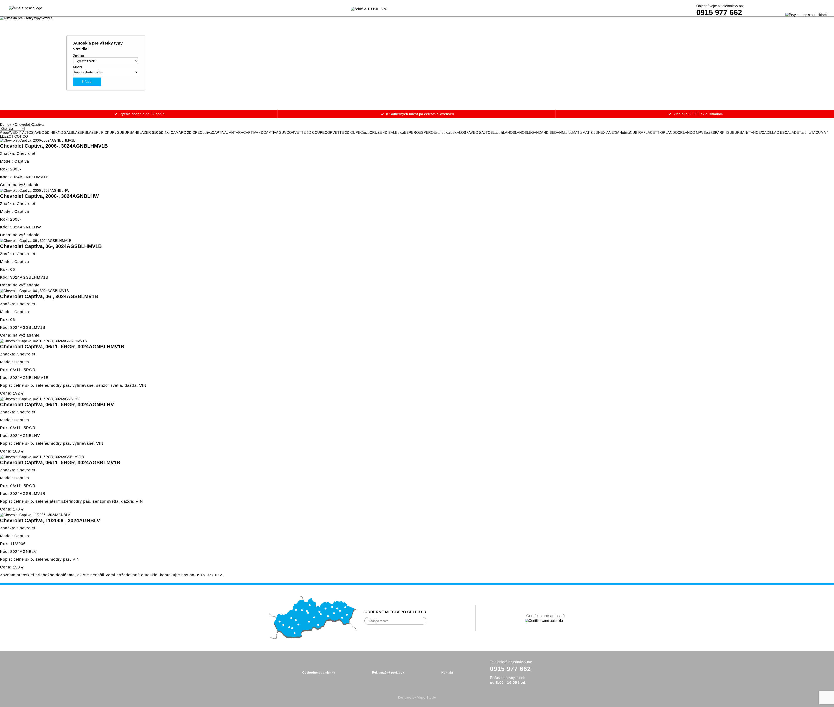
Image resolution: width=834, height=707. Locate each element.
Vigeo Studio (426, 697)
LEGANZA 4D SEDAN (544, 132)
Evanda (439, 132)
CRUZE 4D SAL (382, 132)
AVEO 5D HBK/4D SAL (53, 132)
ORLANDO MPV (690, 132)
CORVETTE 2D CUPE (342, 132)
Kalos (449, 132)
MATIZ (577, 132)
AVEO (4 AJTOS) (21, 132)
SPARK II (720, 132)
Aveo (4, 132)
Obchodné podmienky (318, 672)
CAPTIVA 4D (253, 132)
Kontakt (447, 672)
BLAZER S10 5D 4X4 (154, 132)
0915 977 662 (719, 12)
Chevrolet (22, 124)
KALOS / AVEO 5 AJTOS (473, 132)
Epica (399, 132)
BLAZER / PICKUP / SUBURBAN (111, 132)
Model (77, 67)
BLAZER (78, 132)
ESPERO (411, 132)
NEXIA (603, 132)
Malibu (567, 132)
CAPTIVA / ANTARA (227, 132)
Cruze (365, 132)
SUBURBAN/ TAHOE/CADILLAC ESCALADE (763, 132)
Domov (5, 124)
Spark (708, 132)
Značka (78, 56)
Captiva (206, 132)
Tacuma (805, 132)
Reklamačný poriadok (388, 672)
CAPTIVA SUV (274, 132)
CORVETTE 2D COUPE (305, 132)
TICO (15, 136)
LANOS (509, 132)
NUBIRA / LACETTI (645, 132)
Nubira (624, 132)
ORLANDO (669, 132)
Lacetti (498, 132)
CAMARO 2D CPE (185, 132)
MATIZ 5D (590, 132)
